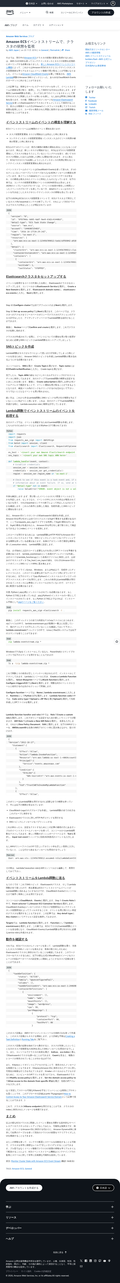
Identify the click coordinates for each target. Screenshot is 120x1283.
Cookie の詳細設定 (42, 1271)
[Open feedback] (116, 641)
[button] (115, 3)
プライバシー (12, 1271)
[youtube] (104, 1261)
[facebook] (86, 1261)
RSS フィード (94, 113)
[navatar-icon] (113, 3)
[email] (81, 1266)
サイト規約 (26, 1271)
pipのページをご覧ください (31, 602)
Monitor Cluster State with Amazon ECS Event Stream (36, 1161)
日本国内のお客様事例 (95, 65)
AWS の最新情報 (92, 52)
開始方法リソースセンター (97, 49)
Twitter (91, 97)
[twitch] (100, 1261)
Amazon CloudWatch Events (35, 74)
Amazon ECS (30, 57)
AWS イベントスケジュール (98, 56)
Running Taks (28, 1039)
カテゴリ (37, 25)
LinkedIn (92, 104)
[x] (81, 1261)
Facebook (92, 101)
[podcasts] (109, 1261)
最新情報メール (95, 110)
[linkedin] (90, 1261)
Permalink (54, 50)
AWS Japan (14, 50)
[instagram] (95, 1261)
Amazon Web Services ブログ (20, 36)
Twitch (91, 107)
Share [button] (67, 50)
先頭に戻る (58, 1252)
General (28, 1168)
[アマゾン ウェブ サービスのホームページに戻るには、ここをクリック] (10, 14)
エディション (55, 25)
